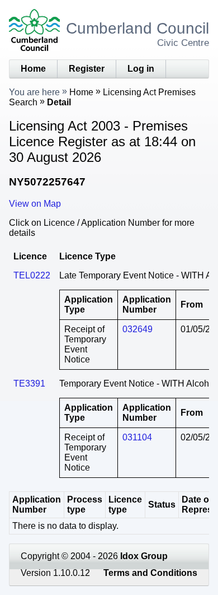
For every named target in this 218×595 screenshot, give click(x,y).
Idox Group (144, 556)
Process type (84, 504)
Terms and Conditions (150, 573)
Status (162, 504)
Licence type (125, 504)
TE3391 (29, 383)
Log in (140, 68)
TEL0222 (31, 275)
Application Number (36, 504)
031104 (137, 437)
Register (87, 68)
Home (33, 68)
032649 (137, 329)
